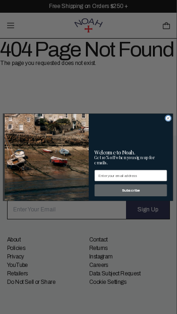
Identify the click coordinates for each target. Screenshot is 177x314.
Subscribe (130, 190)
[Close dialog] (168, 118)
